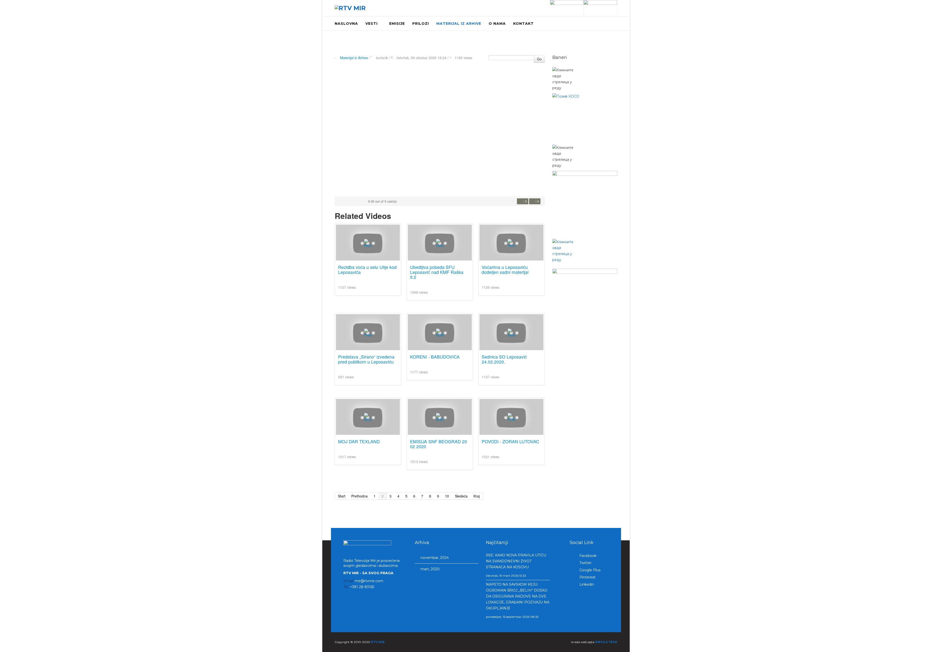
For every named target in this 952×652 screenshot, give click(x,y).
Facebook (587, 555)
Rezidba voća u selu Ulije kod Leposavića (367, 269)
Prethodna (359, 496)
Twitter (585, 563)
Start (341, 496)
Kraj (477, 496)
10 (447, 496)
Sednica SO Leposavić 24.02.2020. (504, 359)
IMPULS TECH (606, 642)
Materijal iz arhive (458, 23)
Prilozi (420, 23)
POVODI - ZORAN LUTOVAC (510, 441)
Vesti (371, 23)
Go (539, 58)
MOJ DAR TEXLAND (359, 441)
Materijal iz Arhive (354, 57)
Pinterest (586, 577)
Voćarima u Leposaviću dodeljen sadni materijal (505, 269)
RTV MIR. (378, 642)
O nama (497, 23)
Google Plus (589, 570)
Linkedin (586, 584)
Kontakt (523, 23)
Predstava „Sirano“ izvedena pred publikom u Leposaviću (366, 359)
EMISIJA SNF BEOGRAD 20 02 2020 (438, 443)
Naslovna (346, 23)
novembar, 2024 (434, 557)
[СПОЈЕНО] (585, 117)
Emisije (397, 23)
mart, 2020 (429, 569)
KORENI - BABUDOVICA (435, 357)
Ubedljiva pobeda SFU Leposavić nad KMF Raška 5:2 (436, 272)
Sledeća (461, 496)
